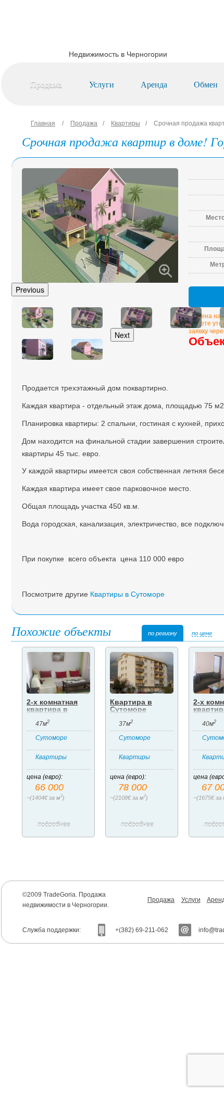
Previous (30, 289)
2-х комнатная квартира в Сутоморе (52, 709)
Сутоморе (51, 738)
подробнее (54, 824)
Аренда (154, 84)
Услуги (101, 84)
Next (122, 335)
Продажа (46, 84)
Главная (43, 123)
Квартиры (125, 123)
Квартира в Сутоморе (131, 705)
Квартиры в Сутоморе (127, 594)
